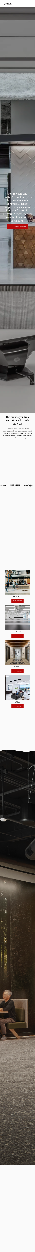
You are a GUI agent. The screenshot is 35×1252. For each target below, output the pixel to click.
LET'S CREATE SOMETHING (17, 226)
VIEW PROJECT (17, 601)
